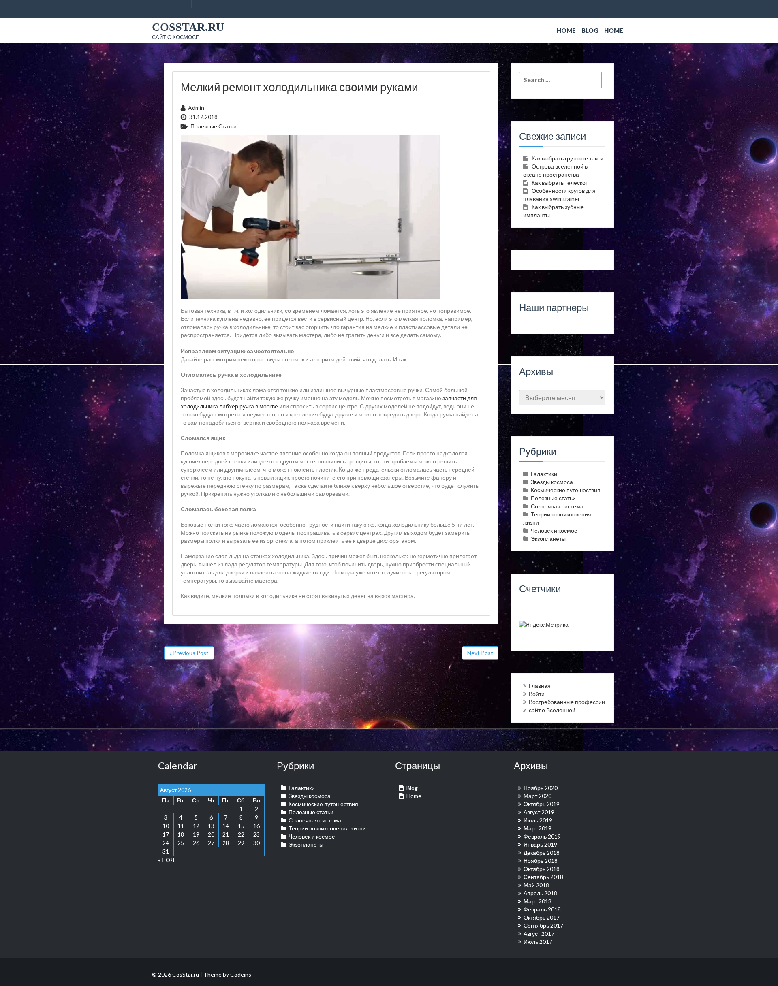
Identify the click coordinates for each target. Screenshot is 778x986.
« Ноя (166, 859)
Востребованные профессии (567, 701)
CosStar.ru (188, 27)
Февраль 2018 (542, 909)
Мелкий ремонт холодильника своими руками (299, 87)
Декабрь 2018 (542, 852)
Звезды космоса (552, 481)
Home (566, 30)
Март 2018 (537, 901)
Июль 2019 (538, 820)
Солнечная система (557, 506)
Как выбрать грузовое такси (567, 158)
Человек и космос (554, 530)
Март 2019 (537, 828)
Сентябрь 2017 (543, 925)
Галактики (544, 473)
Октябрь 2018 (542, 868)
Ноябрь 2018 (541, 860)
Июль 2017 (538, 941)
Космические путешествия (566, 490)
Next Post (480, 652)
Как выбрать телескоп (560, 182)
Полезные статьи (213, 126)
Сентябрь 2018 (543, 876)
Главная (540, 685)
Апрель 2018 (540, 893)
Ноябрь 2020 (541, 787)
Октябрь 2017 (542, 917)
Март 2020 (537, 795)
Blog (589, 30)
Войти (537, 693)
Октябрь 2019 (542, 803)
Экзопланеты (548, 538)
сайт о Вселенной (552, 709)
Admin (196, 107)
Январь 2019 (540, 844)
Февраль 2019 (542, 836)
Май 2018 (536, 884)
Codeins (240, 974)
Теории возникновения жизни (327, 828)
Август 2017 (539, 933)
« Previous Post (189, 652)
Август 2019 (539, 812)
